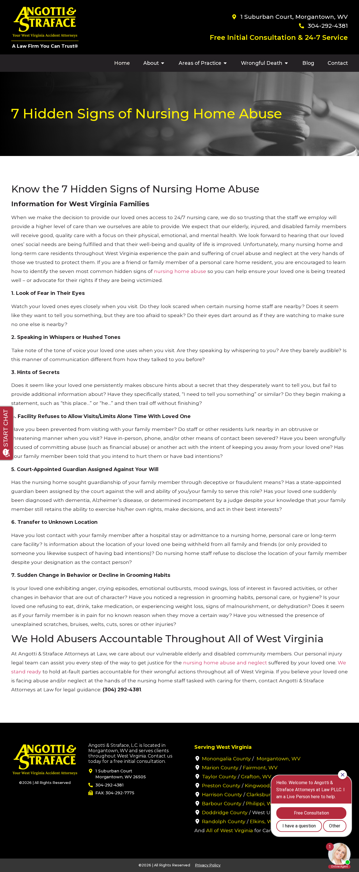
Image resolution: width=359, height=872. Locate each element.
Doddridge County (225, 812)
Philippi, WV (261, 803)
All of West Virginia (229, 830)
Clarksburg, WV (266, 794)
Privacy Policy (207, 865)
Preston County (221, 785)
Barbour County (221, 803)
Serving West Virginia (223, 747)
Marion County (220, 767)
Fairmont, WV (260, 767)
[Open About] (162, 63)
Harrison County (222, 794)
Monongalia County (226, 758)
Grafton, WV (256, 776)
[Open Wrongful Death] (286, 63)
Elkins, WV (263, 821)
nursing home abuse (180, 271)
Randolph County (223, 821)
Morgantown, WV (278, 758)
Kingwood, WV (263, 785)
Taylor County (219, 776)
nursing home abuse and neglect (225, 663)
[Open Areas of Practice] (225, 63)
